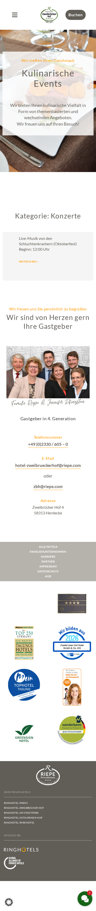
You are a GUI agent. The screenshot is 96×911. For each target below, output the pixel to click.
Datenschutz (48, 571)
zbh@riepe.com (48, 486)
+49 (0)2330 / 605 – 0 (48, 444)
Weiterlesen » (29, 261)
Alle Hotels (48, 547)
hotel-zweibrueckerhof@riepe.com (48, 465)
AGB (48, 576)
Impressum (48, 566)
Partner (48, 561)
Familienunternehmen (48, 551)
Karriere (48, 556)
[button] (14, 15)
